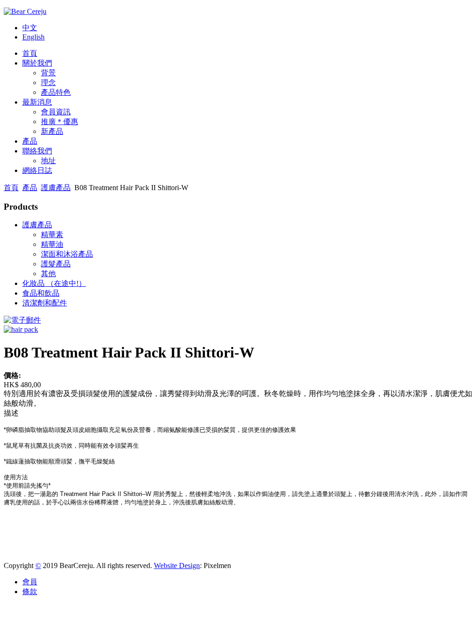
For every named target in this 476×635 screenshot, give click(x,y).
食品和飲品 (41, 293)
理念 (48, 82)
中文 (29, 28)
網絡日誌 (37, 170)
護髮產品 (56, 264)
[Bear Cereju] (25, 11)
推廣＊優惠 (59, 122)
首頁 (29, 53)
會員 (29, 582)
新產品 (52, 131)
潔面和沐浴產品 (67, 254)
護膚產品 (56, 188)
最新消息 (37, 102)
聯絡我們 (37, 151)
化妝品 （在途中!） (54, 283)
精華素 (52, 234)
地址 (48, 161)
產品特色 (56, 92)
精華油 (52, 244)
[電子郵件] (22, 320)
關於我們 (37, 63)
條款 (29, 591)
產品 (29, 141)
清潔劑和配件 (44, 303)
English (33, 37)
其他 (48, 274)
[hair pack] (21, 329)
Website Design (177, 565)
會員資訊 (56, 112)
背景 (48, 73)
